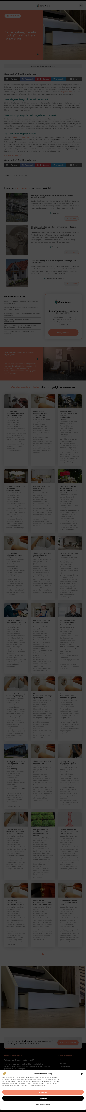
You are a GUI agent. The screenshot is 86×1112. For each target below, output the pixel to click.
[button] (83, 1074)
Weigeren (43, 1098)
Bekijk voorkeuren (43, 1104)
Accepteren (43, 1092)
